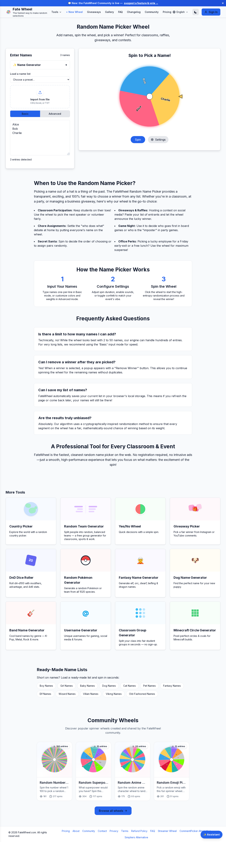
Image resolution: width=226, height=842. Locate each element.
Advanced (55, 113)
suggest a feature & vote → (141, 3)
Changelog (134, 11)
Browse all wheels (111, 810)
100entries (62, 746)
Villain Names (90, 693)
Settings (160, 139)
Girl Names (66, 685)
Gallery (109, 11)
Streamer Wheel (167, 830)
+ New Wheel (74, 11)
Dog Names (109, 685)
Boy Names (46, 685)
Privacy (114, 830)
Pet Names (149, 685)
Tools (54, 11)
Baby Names (87, 685)
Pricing (167, 11)
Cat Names (129, 685)
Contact (102, 830)
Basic (25, 113)
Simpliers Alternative (136, 837)
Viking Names (114, 693)
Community (152, 11)
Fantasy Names (172, 685)
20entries (140, 746)
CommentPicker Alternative (195, 830)
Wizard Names (67, 693)
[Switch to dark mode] (195, 12)
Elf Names (45, 693)
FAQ (120, 11)
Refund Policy (139, 830)
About (76, 830)
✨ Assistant (211, 834)
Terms (124, 830)
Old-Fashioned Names (142, 693)
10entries (102, 746)
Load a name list (20, 73)
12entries (180, 746)
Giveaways (94, 11)
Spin (138, 139)
